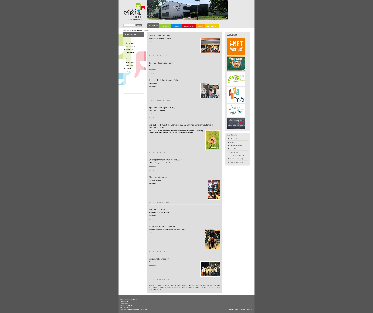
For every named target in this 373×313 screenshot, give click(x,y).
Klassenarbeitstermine (236, 145)
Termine (128, 56)
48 (160, 287)
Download (128, 68)
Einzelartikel (130, 52)
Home (127, 40)
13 (170, 285)
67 (193, 287)
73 (204, 287)
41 (219, 285)
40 (217, 285)
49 (162, 287)
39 (215, 285)
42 (149, 287)
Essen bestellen (130, 62)
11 (166, 285)
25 (191, 285)
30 (199, 285)
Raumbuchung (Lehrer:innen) (237, 155)
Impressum (242, 309)
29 (198, 285)
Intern (236, 309)
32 (203, 285)
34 (206, 285)
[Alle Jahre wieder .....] (214, 189)
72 (202, 287)
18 (179, 285)
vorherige (151, 285)
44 (153, 287)
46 (156, 287)
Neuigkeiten (139, 30)
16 (175, 285)
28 (196, 285)
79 (214, 287)
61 (183, 287)
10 (165, 285)
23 (187, 285)
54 (170, 287)
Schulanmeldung (130, 46)
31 (201, 285)
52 (167, 287)
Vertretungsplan (234, 139)
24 (189, 285)
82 (219, 287)
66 (191, 287)
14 (172, 285)
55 (172, 287)
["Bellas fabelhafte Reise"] (210, 45)
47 (158, 287)
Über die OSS (130, 43)
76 (209, 287)
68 (195, 287)
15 (173, 285)
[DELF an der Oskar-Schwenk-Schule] (210, 90)
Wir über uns (133, 30)
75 (207, 287)
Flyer (127, 59)
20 (182, 285)
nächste (158, 289)
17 (177, 285)
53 (169, 287)
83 (149, 289)
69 (197, 287)
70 (198, 287)
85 (153, 289)
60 (181, 287)
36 (210, 285)
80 (216, 287)
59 (179, 287)
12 (168, 285)
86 (155, 289)
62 (184, 287)
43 (151, 287)
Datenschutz (249, 309)
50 (163, 287)
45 (155, 287)
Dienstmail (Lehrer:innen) (236, 162)
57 (176, 287)
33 (205, 285)
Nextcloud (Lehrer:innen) (236, 159)
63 (186, 287)
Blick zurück (129, 65)
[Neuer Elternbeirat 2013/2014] (212, 239)
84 (151, 289)
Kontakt (128, 71)
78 (212, 287)
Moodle (232, 142)
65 (190, 287)
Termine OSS (233, 149)
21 (184, 285)
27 (194, 285)
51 (165, 287)
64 (188, 287)
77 (211, 287)
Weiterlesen (152, 42)
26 (192, 285)
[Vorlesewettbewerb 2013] (210, 269)
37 (212, 285)
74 (205, 287)
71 (200, 287)
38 (213, 285)
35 (208, 285)
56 (174, 287)
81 (218, 287)
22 (185, 285)
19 (180, 285)
